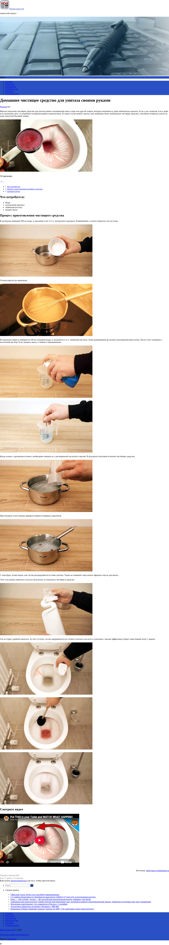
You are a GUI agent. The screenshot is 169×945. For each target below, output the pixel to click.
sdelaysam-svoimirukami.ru (157, 870)
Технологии (10, 86)
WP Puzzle (12, 939)
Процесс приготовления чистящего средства (24, 189)
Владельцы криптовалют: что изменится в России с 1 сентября (39, 904)
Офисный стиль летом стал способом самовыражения (35, 894)
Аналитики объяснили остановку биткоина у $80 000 (35, 906)
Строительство (12, 94)
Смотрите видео (13, 191)
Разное (3, 107)
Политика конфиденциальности (14, 934)
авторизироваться (19, 881)
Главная (8, 82)
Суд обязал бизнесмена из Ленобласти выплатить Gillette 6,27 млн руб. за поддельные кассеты (53, 897)
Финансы (9, 91)
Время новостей (17, 9)
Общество (9, 84)
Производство (11, 89)
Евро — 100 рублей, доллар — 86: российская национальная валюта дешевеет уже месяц (51, 899)
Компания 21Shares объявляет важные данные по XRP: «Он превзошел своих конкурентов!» (52, 909)
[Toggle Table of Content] (2, 182)
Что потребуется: (13, 187)
